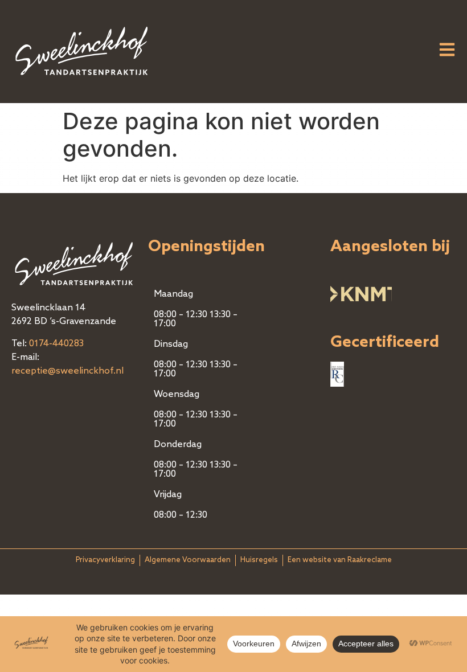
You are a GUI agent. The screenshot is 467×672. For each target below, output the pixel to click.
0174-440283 (56, 344)
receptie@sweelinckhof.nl (67, 371)
